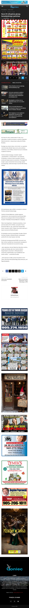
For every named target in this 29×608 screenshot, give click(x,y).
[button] (2, 6)
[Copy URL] (13, 77)
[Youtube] (18, 601)
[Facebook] (7, 77)
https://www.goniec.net (14, 297)
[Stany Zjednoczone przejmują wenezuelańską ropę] (4, 87)
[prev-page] (25, 83)
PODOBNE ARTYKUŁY (6, 82)
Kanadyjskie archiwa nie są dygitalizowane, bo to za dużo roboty (16, 102)
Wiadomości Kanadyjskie (11, 11)
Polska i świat (10, 9)
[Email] (16, 77)
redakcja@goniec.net (18, 592)
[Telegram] (22, 77)
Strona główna (4, 9)
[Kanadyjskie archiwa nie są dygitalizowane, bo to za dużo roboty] (4, 101)
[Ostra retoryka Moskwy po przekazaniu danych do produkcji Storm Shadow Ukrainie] (4, 108)
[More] (26, 77)
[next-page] (27, 83)
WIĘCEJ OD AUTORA (16, 82)
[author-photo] (14, 293)
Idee (2, 116)
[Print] (19, 77)
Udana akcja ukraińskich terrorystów (6, 280)
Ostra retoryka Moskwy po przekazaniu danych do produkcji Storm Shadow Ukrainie (17, 108)
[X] (10, 77)
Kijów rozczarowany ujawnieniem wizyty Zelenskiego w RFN (23, 281)
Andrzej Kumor (6, 18)
